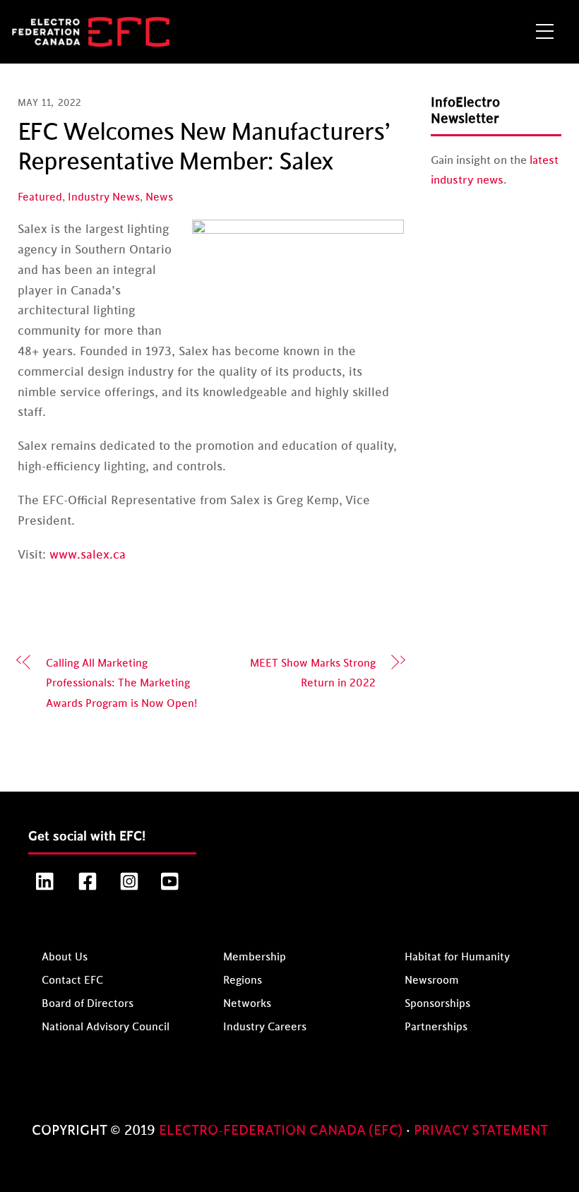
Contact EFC (72, 980)
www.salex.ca (87, 555)
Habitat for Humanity (457, 957)
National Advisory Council (105, 1027)
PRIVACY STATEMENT (481, 1130)
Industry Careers (264, 1027)
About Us (65, 957)
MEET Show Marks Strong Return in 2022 (313, 673)
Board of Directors (87, 1003)
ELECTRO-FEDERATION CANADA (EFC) (282, 1130)
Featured (40, 197)
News (159, 197)
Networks (247, 1003)
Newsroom (432, 980)
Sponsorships (437, 1003)
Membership (254, 957)
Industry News (104, 197)
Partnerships (436, 1027)
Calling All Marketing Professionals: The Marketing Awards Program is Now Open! (121, 684)
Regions (242, 980)
